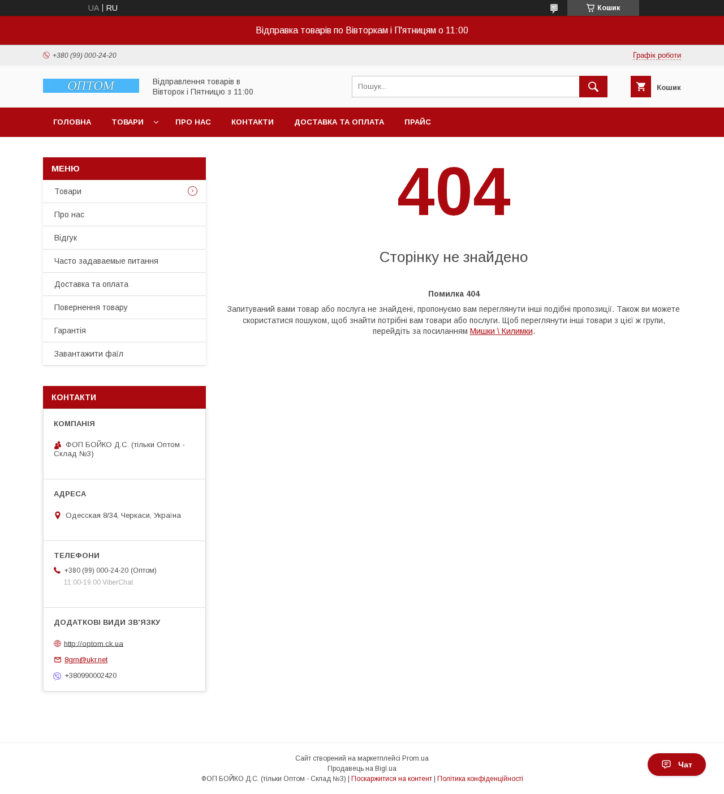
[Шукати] (593, 86)
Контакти (252, 122)
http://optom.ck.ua (93, 643)
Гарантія (70, 330)
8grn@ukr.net (85, 659)
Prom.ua (415, 758)
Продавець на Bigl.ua (362, 768)
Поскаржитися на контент (391, 779)
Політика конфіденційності (480, 779)
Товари (127, 122)
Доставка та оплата (339, 122)
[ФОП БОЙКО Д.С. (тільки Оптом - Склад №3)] (91, 90)
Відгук (65, 237)
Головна (72, 122)
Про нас (193, 122)
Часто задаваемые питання (106, 260)
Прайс (417, 122)
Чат (685, 764)
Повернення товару (91, 307)
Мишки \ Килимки (501, 331)
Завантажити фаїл (88, 353)
